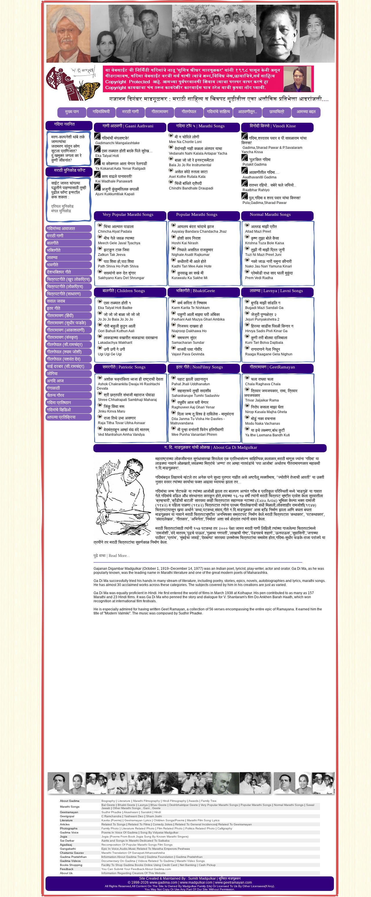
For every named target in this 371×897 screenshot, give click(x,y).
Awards (194, 800)
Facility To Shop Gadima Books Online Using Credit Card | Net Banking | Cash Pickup (158, 865)
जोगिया (52, 373)
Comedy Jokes (162, 824)
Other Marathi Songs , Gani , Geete (137, 808)
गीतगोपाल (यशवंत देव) (64, 359)
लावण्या (52, 257)
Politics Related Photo (200, 828)
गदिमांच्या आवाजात (61, 228)
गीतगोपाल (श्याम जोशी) (64, 351)
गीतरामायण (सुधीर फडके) (66, 322)
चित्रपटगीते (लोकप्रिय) (65, 286)
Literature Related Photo (137, 828)
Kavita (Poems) (111, 820)
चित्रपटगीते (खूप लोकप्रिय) (68, 279)
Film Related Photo (170, 828)
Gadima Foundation (160, 856)
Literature (123, 800)
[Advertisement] (190, 699)
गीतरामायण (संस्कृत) (62, 337)
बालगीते (52, 242)
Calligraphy (224, 828)
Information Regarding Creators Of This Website (133, 873)
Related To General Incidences (196, 824)
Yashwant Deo (133, 816)
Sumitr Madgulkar (202, 878)
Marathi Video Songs (191, 860)
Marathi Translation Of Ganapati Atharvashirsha (133, 852)
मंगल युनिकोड (61, 211)
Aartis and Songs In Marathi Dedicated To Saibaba (135, 840)
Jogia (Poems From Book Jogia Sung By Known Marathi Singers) (144, 836)
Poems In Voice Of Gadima (119, 832)
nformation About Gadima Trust (123, 856)
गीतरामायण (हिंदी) (60, 315)
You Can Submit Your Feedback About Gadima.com (136, 869)
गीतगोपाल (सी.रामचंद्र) (65, 344)
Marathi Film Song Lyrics (203, 820)
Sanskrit (146, 812)
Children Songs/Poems (169, 820)
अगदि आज (55, 380)
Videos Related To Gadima (156, 860)
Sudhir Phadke (111, 812)
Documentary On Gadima (118, 860)
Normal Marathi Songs (288, 804)
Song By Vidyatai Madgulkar (159, 832)
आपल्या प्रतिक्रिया (61, 417)
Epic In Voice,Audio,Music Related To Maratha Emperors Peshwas (145, 848)
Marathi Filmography (146, 800)
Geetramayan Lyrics (137, 820)
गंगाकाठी (53, 388)
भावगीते (52, 264)
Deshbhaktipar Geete (183, 804)
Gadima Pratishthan (189, 856)
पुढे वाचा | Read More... (112, 556)
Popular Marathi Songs (256, 804)
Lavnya (142, 804)
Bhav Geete (159, 804)
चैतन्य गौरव (55, 395)
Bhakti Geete (126, 804)
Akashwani (131, 812)
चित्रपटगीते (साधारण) (64, 293)
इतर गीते (53, 308)
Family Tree (209, 800)
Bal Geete (108, 804)
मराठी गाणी (55, 235)
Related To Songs (113, 824)
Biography (108, 800)
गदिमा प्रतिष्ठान (59, 402)
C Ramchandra (111, 816)
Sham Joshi (154, 816)
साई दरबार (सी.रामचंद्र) (65, 366)
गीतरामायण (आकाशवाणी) (66, 330)
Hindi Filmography (174, 800)
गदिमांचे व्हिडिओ (59, 409)
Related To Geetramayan (235, 824)
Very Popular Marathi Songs (219, 804)
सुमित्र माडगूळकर (230, 878)
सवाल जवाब (56, 301)
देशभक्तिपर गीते (59, 272)
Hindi (157, 812)
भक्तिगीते (53, 250)
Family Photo (110, 828)
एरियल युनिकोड (62, 206)
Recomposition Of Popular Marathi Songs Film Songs (136, 844)
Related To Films (139, 824)
